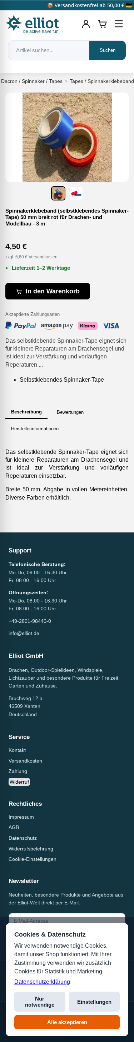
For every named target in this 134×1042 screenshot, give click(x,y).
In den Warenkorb (53, 291)
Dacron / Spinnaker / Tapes (32, 81)
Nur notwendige (39, 1002)
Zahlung (18, 771)
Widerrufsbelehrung (31, 849)
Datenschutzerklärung (42, 982)
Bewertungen (70, 412)
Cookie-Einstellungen (32, 859)
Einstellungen (94, 1002)
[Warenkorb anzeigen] (102, 24)
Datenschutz (23, 838)
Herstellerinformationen (35, 428)
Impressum (21, 817)
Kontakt (17, 750)
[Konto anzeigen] (86, 24)
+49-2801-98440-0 (30, 621)
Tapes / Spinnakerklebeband (102, 81)
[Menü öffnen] (119, 24)
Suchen (107, 50)
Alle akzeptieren (67, 1022)
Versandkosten (25, 761)
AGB (14, 827)
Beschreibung (26, 412)
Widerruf (19, 782)
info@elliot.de (24, 633)
